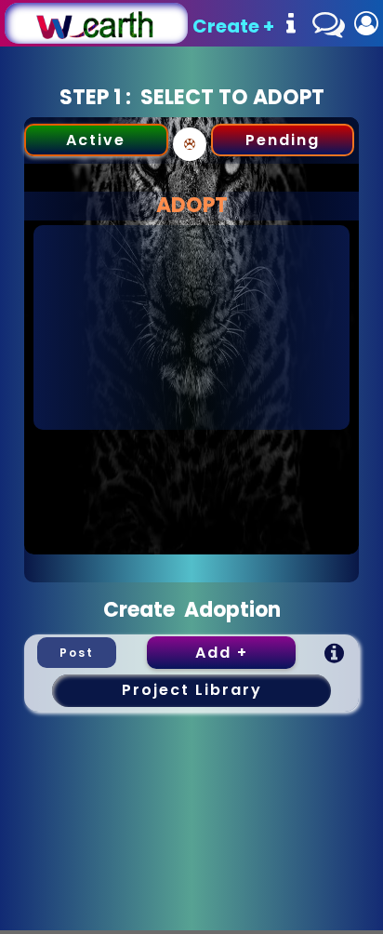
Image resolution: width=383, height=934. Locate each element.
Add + (221, 652)
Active (95, 140)
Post (76, 652)
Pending (282, 140)
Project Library (192, 689)
